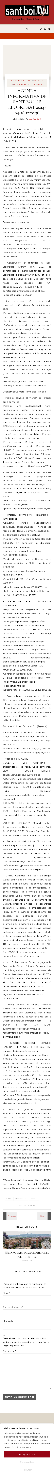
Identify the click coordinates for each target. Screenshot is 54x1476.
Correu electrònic (13, 1307)
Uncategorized (33, 85)
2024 (8, 1199)
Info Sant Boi (17, 81)
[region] (27, 1449)
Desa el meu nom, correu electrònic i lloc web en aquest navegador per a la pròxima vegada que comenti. (26, 1342)
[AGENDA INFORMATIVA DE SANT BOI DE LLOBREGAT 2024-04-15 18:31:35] (44, 1216)
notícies (34, 1199)
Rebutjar (27, 1470)
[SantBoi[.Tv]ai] (27, 11)
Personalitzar (27, 1462)
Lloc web (8, 1321)
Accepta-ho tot (27, 1454)
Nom (6, 1293)
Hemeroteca (20, 1199)
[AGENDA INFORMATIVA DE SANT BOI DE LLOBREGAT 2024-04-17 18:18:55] (9, 1216)
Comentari (9, 1351)
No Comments (27, 1205)
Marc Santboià (35, 119)
